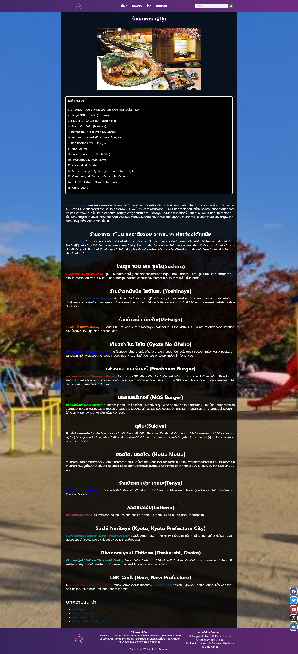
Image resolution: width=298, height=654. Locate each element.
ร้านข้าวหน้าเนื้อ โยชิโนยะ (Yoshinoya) (93, 121)
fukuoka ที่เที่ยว (139, 632)
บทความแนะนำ (80, 188)
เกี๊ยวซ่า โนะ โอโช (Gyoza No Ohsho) (94, 132)
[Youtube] (294, 609)
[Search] (230, 6)
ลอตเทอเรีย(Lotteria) (84, 165)
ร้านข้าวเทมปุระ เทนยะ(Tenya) (90, 160)
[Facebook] (294, 591)
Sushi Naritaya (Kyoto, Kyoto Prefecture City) (102, 171)
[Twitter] (294, 600)
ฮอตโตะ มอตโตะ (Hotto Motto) (90, 154)
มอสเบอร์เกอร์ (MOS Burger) (89, 143)
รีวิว (148, 6)
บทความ (161, 6)
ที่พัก (124, 6)
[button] (228, 100)
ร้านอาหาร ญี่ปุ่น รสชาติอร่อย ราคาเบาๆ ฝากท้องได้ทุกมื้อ (105, 110)
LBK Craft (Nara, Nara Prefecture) (94, 182)
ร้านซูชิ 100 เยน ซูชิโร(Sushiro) (90, 115)
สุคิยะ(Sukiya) (79, 149)
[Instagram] (294, 618)
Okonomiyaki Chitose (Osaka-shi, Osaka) (100, 177)
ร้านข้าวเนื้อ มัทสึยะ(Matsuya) (88, 126)
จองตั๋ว (137, 6)
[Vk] (294, 627)
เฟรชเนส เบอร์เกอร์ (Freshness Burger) (96, 137)
